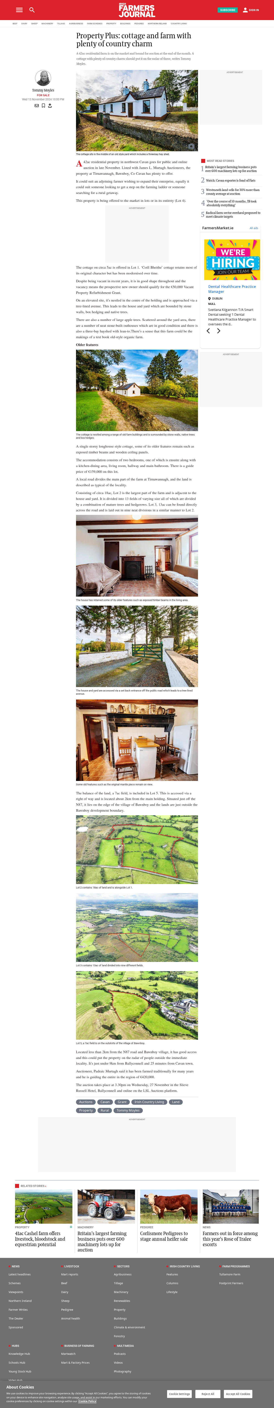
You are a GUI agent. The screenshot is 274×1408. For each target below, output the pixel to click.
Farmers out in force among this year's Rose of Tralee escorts (230, 1239)
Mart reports (69, 1274)
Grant (122, 1102)
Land (176, 1102)
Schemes (15, 1283)
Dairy (64, 1292)
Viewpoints (16, 1292)
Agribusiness (123, 1274)
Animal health (70, 1318)
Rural (105, 1110)
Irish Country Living (149, 1102)
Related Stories (32, 1186)
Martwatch (68, 1354)
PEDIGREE (139, 23)
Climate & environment (129, 1327)
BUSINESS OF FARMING (79, 1345)
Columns (172, 1283)
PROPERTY (111, 23)
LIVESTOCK (71, 1266)
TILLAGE (61, 23)
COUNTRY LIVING (179, 23)
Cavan (105, 1102)
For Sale (43, 95)
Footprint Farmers (231, 1283)
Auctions (85, 1102)
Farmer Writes (18, 1310)
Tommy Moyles (128, 1110)
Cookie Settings (179, 1394)
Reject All (208, 1394)
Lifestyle (172, 1292)
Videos (118, 1362)
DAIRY (24, 23)
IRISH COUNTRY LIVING (185, 1266)
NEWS (206, 1227)
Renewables (122, 1301)
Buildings (120, 1318)
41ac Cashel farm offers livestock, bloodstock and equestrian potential (40, 1239)
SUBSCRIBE (227, 10)
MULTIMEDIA (125, 1345)
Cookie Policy (87, 1401)
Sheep (65, 1301)
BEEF (15, 23)
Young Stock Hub (20, 1371)
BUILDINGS (125, 23)
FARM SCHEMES (94, 23)
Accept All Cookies (238, 1394)
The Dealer (16, 1318)
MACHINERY (47, 23)
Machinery (121, 1292)
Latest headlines (20, 1274)
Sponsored (16, 1327)
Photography (122, 1371)
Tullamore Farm (229, 1274)
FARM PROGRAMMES (236, 1266)
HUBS (15, 1345)
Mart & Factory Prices (75, 1362)
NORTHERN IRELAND (157, 23)
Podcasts (120, 1354)
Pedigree (67, 1310)
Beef (64, 1283)
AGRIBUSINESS (76, 23)
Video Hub (15, 1380)
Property (86, 1110)
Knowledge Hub (19, 1354)
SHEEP (34, 23)
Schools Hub (17, 1362)
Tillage (118, 1283)
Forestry (119, 1336)
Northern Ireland (20, 1301)
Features (172, 1274)
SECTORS (123, 1266)
